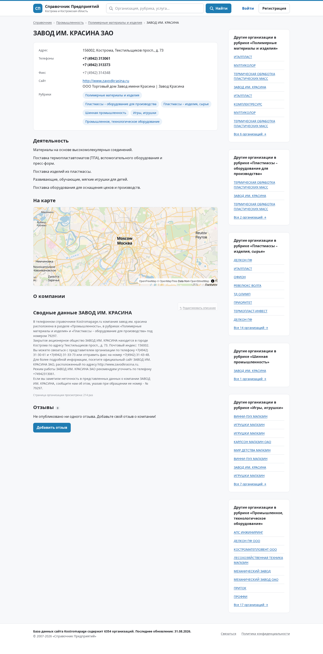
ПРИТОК (240, 588)
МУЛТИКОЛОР (245, 65)
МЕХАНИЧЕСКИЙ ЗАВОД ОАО (256, 579)
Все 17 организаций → (251, 605)
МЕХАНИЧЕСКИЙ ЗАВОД (252, 571)
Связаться (228, 634)
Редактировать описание (198, 308)
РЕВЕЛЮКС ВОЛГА (247, 285)
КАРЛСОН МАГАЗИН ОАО (252, 442)
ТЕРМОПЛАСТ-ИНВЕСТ (250, 311)
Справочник (42, 22)
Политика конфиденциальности (265, 634)
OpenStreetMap (199, 281)
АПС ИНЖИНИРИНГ (248, 532)
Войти (248, 8)
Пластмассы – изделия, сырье (186, 104)
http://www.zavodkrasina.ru (106, 80)
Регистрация (274, 8)
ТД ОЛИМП (242, 294)
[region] (125, 246)
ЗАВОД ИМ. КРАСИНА (250, 87)
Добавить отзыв (52, 427)
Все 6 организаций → (250, 134)
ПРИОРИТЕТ (243, 302)
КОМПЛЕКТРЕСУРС (248, 104)
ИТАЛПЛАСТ (243, 57)
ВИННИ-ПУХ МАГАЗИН (250, 416)
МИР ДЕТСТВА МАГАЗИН (252, 450)
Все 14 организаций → (251, 328)
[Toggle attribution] (212, 281)
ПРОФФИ (240, 597)
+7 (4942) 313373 (96, 64)
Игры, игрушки (144, 113)
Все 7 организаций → (250, 484)
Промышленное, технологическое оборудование (122, 121)
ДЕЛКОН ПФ (243, 260)
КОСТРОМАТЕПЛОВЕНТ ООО (255, 549)
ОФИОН (240, 277)
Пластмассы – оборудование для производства (120, 104)
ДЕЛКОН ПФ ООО (247, 541)
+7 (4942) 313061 (96, 58)
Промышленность (70, 22)
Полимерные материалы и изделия (115, 22)
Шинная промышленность (105, 113)
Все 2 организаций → (250, 217)
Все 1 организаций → (250, 379)
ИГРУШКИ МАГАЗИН (249, 425)
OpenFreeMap (147, 281)
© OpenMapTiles (167, 281)
